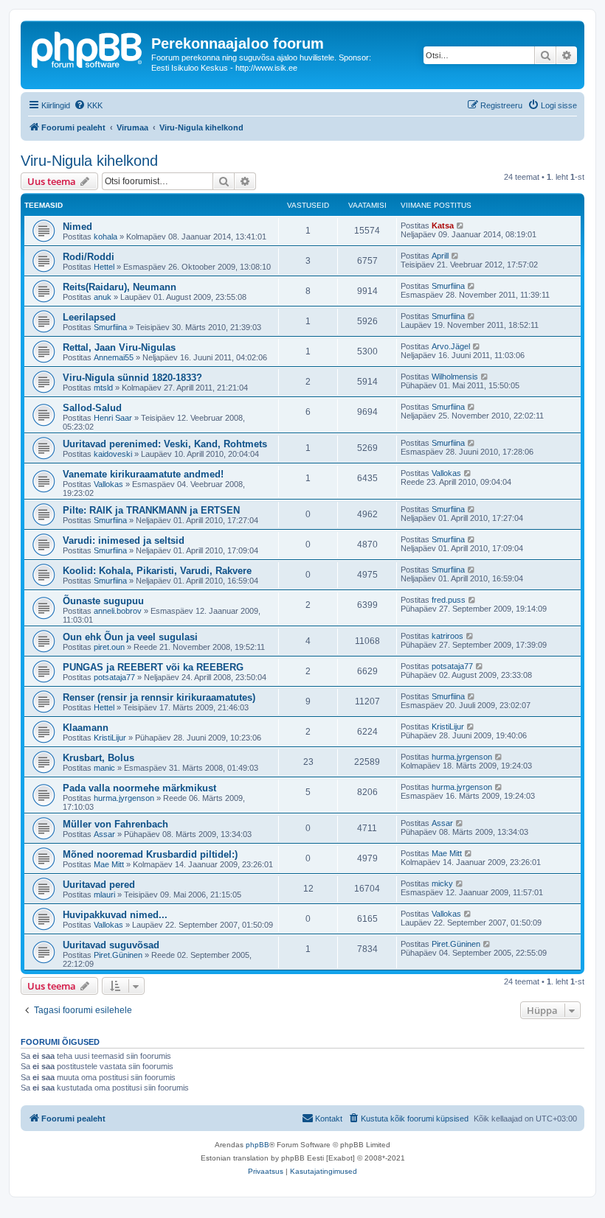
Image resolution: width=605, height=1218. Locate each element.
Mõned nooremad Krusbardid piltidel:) (150, 854)
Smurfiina (448, 285)
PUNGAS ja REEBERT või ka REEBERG (153, 667)
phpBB (257, 1145)
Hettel (104, 266)
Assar (104, 834)
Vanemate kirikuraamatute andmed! (143, 474)
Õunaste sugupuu (103, 600)
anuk (102, 297)
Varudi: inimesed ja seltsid (123, 540)
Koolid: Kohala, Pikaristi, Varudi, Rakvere (157, 570)
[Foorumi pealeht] (87, 47)
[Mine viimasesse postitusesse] (461, 225)
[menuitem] (88, 105)
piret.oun (109, 647)
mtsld (103, 387)
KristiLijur (110, 737)
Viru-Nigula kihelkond (89, 161)
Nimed (77, 226)
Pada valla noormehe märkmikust (139, 788)
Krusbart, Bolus (98, 757)
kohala (105, 236)
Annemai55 (114, 357)
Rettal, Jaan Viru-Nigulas (119, 347)
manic (104, 767)
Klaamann (85, 727)
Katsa (443, 225)
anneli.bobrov (118, 610)
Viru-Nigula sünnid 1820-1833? (132, 377)
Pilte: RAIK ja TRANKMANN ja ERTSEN (151, 510)
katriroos (447, 635)
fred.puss (449, 599)
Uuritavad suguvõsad (111, 945)
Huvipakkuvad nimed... (115, 914)
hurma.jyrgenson (462, 756)
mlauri (104, 894)
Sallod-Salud (92, 407)
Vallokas (108, 484)
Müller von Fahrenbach (115, 824)
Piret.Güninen (118, 955)
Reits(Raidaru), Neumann (119, 287)
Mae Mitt (109, 864)
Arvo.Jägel (451, 346)
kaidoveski (113, 453)
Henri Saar (113, 417)
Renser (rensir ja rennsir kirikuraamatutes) (159, 697)
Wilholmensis (455, 376)
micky (442, 883)
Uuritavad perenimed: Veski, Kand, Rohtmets (165, 443)
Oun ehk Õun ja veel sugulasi (130, 637)
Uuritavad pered (99, 884)
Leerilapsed (89, 317)
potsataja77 (114, 677)
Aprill (440, 255)
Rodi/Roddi (88, 256)
